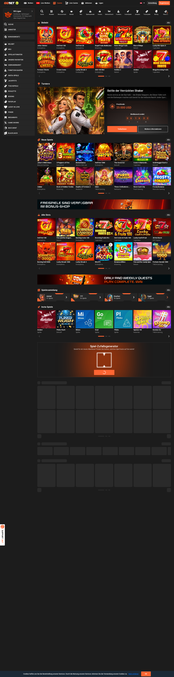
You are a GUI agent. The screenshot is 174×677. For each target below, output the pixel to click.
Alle (168, 23)
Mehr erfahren (134, 674)
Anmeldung (152, 3)
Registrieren (164, 3)
